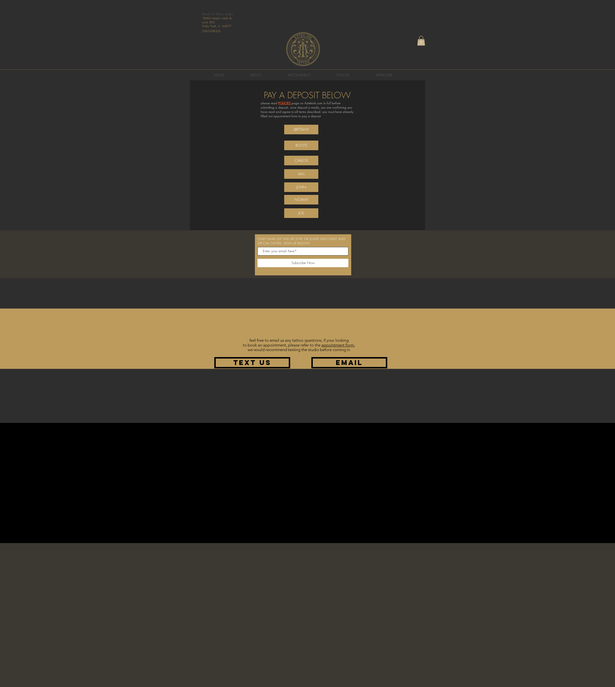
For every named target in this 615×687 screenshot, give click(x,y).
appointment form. (338, 345)
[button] (421, 41)
